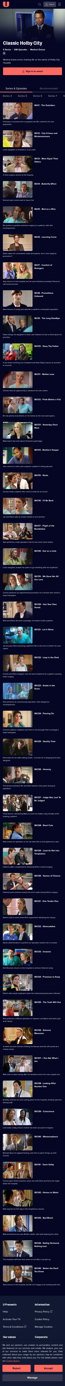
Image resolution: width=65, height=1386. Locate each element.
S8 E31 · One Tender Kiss (46, 901)
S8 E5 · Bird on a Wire (45, 209)
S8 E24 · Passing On (44, 713)
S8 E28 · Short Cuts (43, 825)
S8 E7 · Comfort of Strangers (43, 267)
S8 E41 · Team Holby (44, 1164)
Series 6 (37, 96)
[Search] (39, 4)
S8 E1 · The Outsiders (44, 105)
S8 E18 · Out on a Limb (45, 551)
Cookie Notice (12, 1360)
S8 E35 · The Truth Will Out (47, 1002)
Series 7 (52, 96)
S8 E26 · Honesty (42, 769)
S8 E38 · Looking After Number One (45, 1085)
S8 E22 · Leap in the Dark (46, 657)
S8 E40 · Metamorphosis (46, 1136)
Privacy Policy (42, 1311)
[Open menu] (59, 4)
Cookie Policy (42, 1319)
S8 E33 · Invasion (42, 951)
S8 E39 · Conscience (44, 1111)
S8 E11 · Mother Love (44, 374)
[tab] (48, 89)
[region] (32, 1363)
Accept (48, 1368)
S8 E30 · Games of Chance (47, 875)
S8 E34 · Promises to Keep (47, 976)
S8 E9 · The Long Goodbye (47, 318)
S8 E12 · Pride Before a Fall (47, 399)
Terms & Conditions (13, 1326)
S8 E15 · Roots (41, 475)
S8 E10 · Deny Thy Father (46, 346)
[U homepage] (6, 4)
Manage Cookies (43, 1326)
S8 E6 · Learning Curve (45, 237)
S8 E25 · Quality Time (44, 741)
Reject (16, 1368)
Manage (32, 1378)
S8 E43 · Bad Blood (43, 1217)
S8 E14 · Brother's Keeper (46, 450)
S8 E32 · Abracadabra (44, 926)
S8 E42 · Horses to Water (46, 1192)
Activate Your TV (12, 1319)
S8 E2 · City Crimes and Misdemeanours (45, 135)
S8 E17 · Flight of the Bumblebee (44, 527)
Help (5, 1311)
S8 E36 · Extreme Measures (42, 1032)
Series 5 (22, 96)
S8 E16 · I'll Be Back (43, 500)
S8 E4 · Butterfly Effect (45, 183)
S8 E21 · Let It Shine (44, 629)
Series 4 (7, 96)
